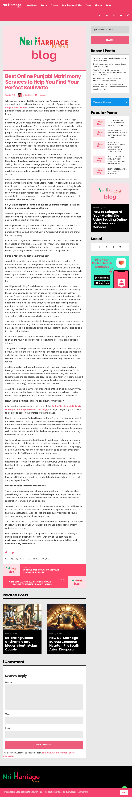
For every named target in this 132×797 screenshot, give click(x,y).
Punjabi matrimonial (16, 107)
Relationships (40, 559)
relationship (31, 559)
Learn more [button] (82, 792)
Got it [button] (124, 792)
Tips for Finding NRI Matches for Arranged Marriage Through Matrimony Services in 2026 (109, 72)
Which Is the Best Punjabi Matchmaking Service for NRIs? (109, 59)
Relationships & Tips (12, 559)
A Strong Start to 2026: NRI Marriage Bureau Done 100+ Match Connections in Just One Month (110, 86)
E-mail (7, 728)
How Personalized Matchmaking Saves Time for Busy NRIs (109, 65)
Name (7, 714)
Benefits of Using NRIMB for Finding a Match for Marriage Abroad (108, 79)
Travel (22, 559)
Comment (9, 682)
